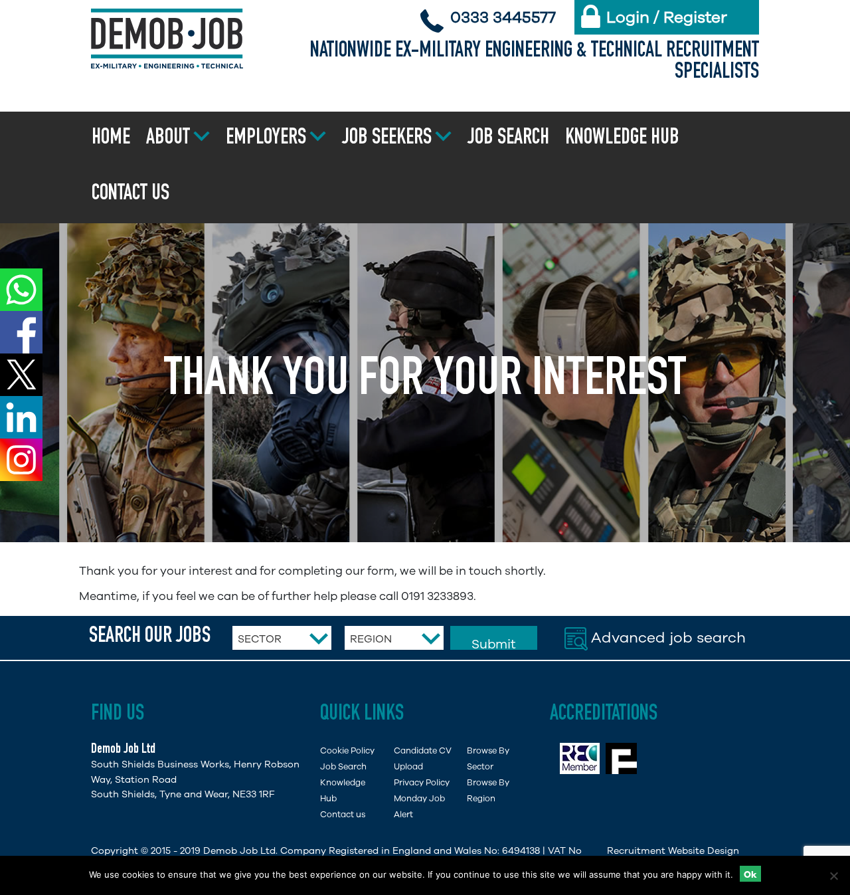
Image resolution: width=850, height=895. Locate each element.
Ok (750, 874)
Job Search (508, 138)
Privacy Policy (422, 782)
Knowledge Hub (622, 138)
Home (111, 138)
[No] (833, 875)
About (168, 138)
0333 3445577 (503, 17)
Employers (266, 138)
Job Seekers (387, 138)
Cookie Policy (347, 750)
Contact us (130, 194)
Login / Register (666, 17)
